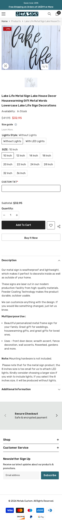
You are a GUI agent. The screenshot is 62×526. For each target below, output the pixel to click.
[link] (31, 416)
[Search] (49, 14)
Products (16, 21)
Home (5, 21)
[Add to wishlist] (51, 225)
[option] (31, 47)
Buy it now (31, 237)
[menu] (3, 14)
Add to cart (23, 224)
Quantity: (7, 208)
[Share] (57, 226)
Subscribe (50, 475)
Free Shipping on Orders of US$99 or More (31, 7)
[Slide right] (56, 416)
